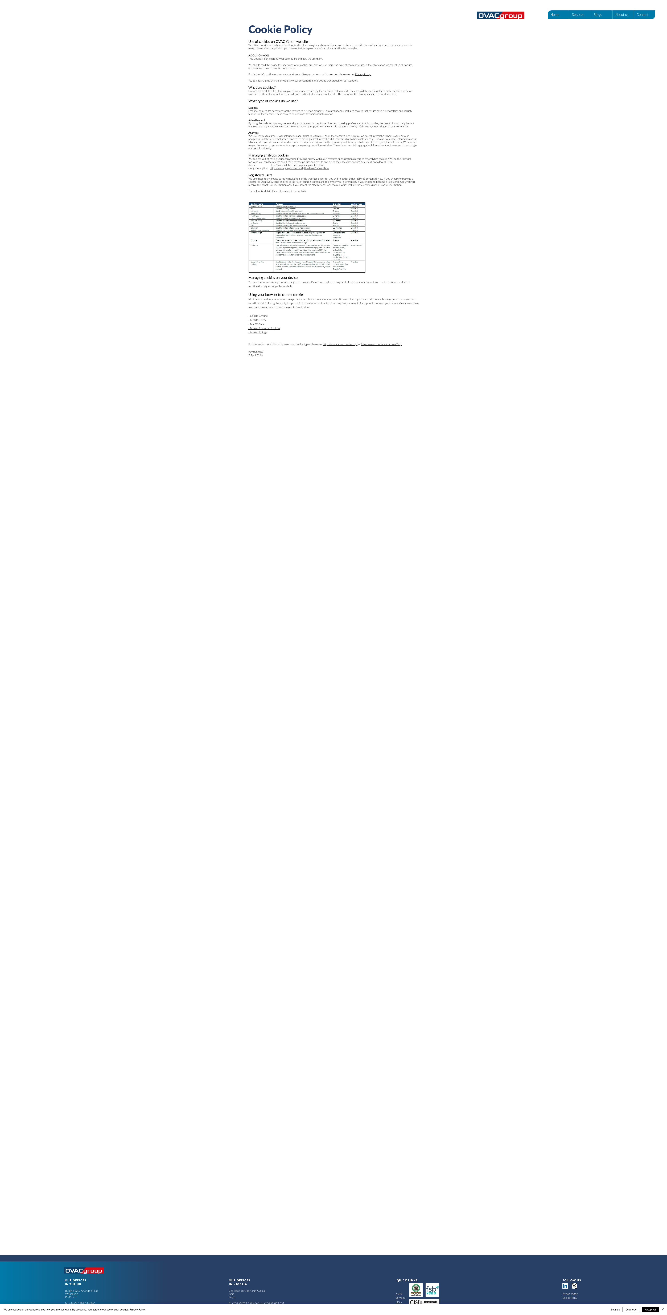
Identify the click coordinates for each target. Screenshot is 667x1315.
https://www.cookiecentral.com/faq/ (381, 344)
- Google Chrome (258, 316)
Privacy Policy (570, 1293)
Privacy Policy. (363, 74)
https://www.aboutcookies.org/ (340, 344)
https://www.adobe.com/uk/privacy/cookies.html (297, 165)
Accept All (650, 1309)
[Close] (663, 1309)
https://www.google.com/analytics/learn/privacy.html (299, 168)
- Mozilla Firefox (257, 320)
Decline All (631, 1309)
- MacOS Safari (256, 324)
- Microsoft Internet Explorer (264, 328)
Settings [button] (615, 1309)
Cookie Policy (569, 1298)
